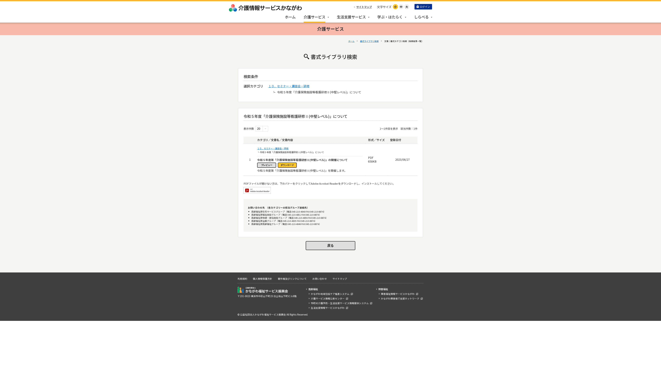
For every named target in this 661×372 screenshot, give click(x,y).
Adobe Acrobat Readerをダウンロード (257, 190)
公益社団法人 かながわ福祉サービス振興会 (263, 290)
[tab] (312, 16)
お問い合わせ (319, 278)
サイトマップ (364, 7)
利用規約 (242, 278)
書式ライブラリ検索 (369, 41)
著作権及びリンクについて (292, 278)
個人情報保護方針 (262, 278)
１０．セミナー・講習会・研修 (288, 86)
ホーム (351, 41)
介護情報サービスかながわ (265, 8)
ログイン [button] (425, 6)
